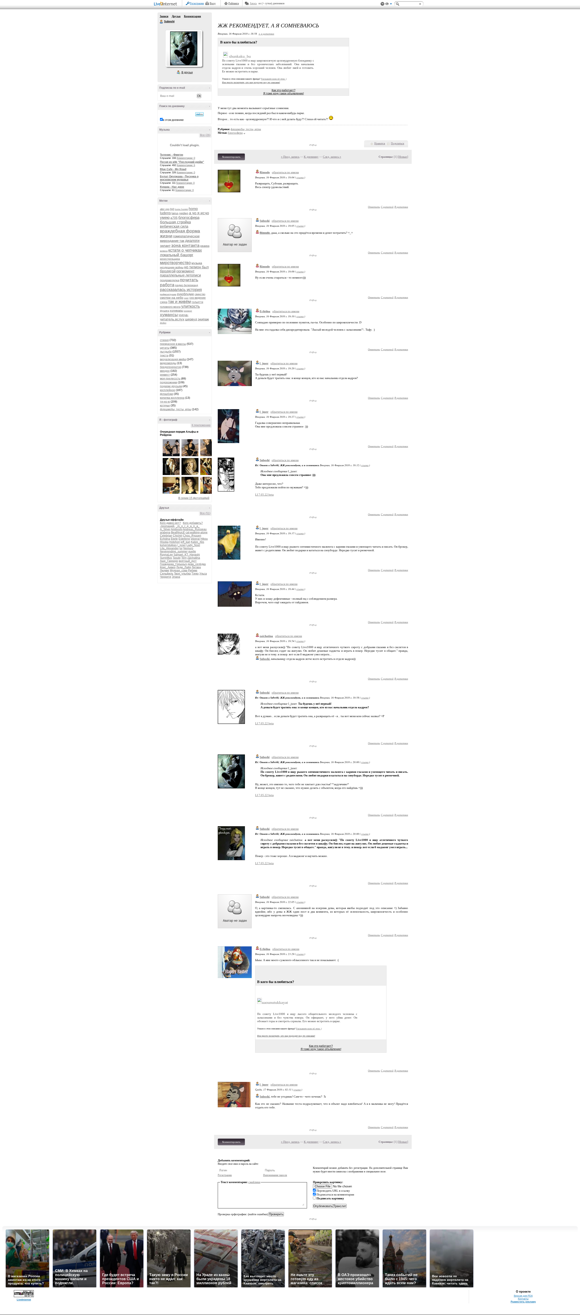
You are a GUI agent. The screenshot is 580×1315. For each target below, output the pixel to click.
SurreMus (166, 557)
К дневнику (311, 156)
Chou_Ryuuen (192, 535)
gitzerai (195, 538)
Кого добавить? (193, 523)
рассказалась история (181, 289)
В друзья (187, 72)
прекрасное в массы (173, 344)
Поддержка (382, 4)
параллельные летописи (180, 275)
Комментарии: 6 (186, 165)
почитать (189, 279)
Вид (388, 4)
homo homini (181, 209)
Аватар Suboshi (184, 48)
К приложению (201, 425)
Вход (212, 3)
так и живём (179, 301)
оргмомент (185, 271)
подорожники (168, 382)
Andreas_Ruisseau (195, 529)
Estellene (184, 538)
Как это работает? (283, 90)
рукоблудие (185, 294)
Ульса (203, 573)
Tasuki (177, 557)
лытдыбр (166, 351)
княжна (164, 251)
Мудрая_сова (178, 570)
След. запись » (332, 156)
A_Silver (165, 529)
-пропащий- (167, 526)
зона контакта (185, 245)
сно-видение (197, 297)
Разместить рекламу (523, 1301)
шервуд (191, 319)
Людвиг (164, 570)
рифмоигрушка (168, 294)
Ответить (374, 206)
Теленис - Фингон (171, 154)
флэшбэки (166, 394)
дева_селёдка (197, 564)
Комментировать (231, 156)
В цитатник (401, 206)
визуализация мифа (173, 359)
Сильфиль (166, 573)
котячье (165, 405)
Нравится (379, 143)
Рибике (192, 570)
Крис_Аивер (168, 567)
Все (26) (205, 135)
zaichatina (193, 557)
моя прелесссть (170, 378)
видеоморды (168, 363)
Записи (164, 16)
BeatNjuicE (178, 532)
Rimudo (265, 172)
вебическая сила (174, 226)
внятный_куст (188, 561)
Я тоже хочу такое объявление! (283, 93)
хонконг (188, 311)
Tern (184, 557)
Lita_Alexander (169, 548)
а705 (174, 218)
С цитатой (387, 206)
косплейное (167, 390)
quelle (192, 551)
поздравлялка (169, 280)
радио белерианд (186, 285)
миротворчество (175, 262)
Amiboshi (176, 529)
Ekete (174, 538)
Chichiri (177, 535)
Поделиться (397, 143)
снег (186, 298)
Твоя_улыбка (182, 573)
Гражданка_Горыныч (173, 564)
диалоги (192, 241)
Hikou (204, 538)
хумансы (169, 314)
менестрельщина (170, 259)
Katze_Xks (197, 542)
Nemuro (188, 548)
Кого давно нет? (170, 523)
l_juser (181, 545)
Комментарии (192, 16)
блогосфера (188, 217)
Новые (403, 156)
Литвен (196, 567)
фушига (164, 310)
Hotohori (174, 542)
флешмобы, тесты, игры (175, 409)
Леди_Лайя (183, 567)
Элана (176, 576)
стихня (164, 340)
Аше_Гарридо (169, 561)
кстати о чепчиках (185, 250)
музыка (196, 263)
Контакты (523, 1298)
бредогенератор (170, 367)
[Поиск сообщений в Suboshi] (199, 114)
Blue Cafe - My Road (173, 169)
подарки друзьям (171, 386)
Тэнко (195, 573)
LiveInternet (166, 4)
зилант (165, 246)
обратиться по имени (285, 172)
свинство (200, 294)
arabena (165, 532)
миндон (165, 370)
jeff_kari (185, 542)
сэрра (163, 302)
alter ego (164, 209)
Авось (253, 3)
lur (181, 548)
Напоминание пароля (275, 1175)
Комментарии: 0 (186, 158)
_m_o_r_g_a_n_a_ (188, 526)
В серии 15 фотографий (193, 498)
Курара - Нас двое (172, 187)
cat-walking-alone (197, 532)
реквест (165, 374)
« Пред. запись (290, 156)
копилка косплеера (172, 397)
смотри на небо (171, 297)
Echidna (165, 538)
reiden (183, 213)
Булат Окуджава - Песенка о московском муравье (179, 178)
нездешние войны (172, 267)
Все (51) (205, 513)
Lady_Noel (193, 545)
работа (167, 284)
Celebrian (166, 535)
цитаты (164, 347)
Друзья (176, 16)
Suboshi (161, 22)
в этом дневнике (173, 120)
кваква (204, 246)
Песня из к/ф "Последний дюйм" (182, 162)
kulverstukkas (168, 545)
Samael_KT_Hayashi (187, 554)
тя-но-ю (165, 401)
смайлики (254, 1182)
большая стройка (175, 222)
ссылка (300, 177)
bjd (172, 209)
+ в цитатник (266, 33)
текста (164, 355)
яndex (163, 323)
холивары (176, 310)
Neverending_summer (174, 551)
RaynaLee (166, 554)
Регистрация (197, 3)
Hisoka (164, 542)
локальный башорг (176, 255)
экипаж (203, 319)
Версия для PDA (523, 1295)
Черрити (165, 576)
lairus (175, 213)
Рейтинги (233, 3)
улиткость (190, 306)
